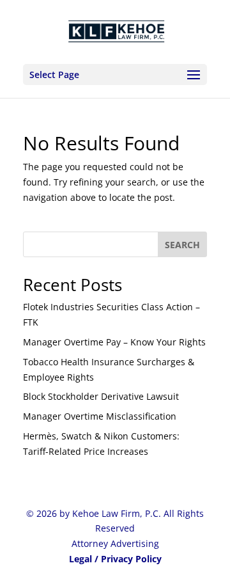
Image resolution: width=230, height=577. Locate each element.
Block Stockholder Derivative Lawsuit (101, 396)
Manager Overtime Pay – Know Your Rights (114, 342)
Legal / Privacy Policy (115, 559)
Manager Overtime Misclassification (99, 416)
